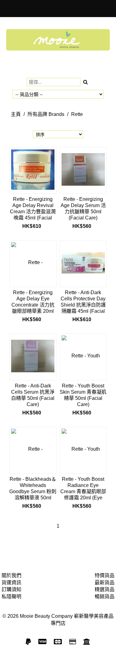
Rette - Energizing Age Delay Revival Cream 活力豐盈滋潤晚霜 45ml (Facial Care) (33, 208)
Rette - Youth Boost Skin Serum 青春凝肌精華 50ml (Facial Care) (83, 395)
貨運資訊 (11, 582)
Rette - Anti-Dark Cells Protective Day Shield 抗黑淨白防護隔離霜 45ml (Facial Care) (83, 302)
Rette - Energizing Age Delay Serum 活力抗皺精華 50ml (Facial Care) (83, 208)
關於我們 (11, 575)
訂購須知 (11, 589)
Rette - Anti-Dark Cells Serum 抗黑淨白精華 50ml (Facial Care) (32, 395)
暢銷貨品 (104, 596)
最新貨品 (104, 582)
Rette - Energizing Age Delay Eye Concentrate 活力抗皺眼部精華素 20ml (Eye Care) (32, 302)
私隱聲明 (11, 596)
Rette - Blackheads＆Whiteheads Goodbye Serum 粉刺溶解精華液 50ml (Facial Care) (32, 488)
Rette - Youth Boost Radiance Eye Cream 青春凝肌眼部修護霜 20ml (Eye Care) (83, 488)
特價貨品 (104, 575)
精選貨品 (104, 589)
